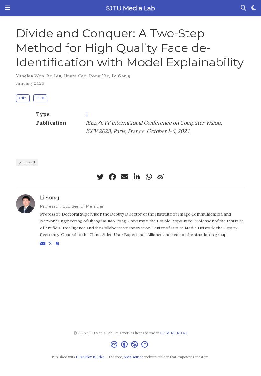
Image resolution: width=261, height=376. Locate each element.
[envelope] (124, 177)
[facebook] (112, 177)
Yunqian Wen (30, 76)
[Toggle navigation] (7, 8)
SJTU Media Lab (130, 8)
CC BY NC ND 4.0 (174, 333)
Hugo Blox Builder (90, 357)
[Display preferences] (253, 8)
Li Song (121, 76)
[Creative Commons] (131, 345)
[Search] (243, 8)
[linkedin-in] (136, 177)
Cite (23, 98)
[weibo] (161, 177)
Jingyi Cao (75, 76)
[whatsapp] (148, 177)
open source (133, 357)
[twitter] (100, 177)
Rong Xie (99, 76)
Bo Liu (53, 76)
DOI (40, 98)
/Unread (27, 162)
